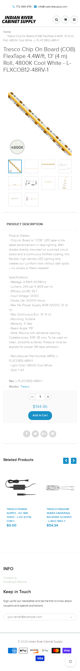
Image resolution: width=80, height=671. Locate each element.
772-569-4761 (24, 6)
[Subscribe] (71, 617)
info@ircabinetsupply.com (52, 6)
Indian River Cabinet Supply (45, 641)
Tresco (24, 386)
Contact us (10, 578)
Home (7, 32)
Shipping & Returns (15, 582)
